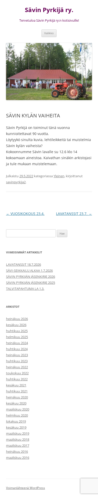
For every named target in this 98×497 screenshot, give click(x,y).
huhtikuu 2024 (17, 349)
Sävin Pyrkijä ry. (49, 10)
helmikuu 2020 (17, 415)
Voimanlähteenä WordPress (25, 488)
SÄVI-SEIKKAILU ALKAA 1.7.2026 (29, 270)
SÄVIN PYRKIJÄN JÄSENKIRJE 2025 (30, 282)
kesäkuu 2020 (16, 403)
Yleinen (59, 176)
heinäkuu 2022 (17, 367)
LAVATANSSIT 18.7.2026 (23, 264)
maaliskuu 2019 (17, 433)
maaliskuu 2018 (17, 439)
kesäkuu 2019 (16, 427)
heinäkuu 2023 (17, 355)
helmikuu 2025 (17, 337)
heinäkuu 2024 (17, 343)
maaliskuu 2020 (17, 409)
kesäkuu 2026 (16, 325)
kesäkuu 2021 (16, 385)
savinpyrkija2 (16, 182)
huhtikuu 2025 (17, 331)
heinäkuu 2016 (17, 451)
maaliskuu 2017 (17, 445)
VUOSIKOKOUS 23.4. (25, 213)
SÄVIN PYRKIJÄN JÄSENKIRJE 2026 (30, 276)
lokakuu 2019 (16, 421)
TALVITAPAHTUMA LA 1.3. (25, 288)
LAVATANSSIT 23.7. (74, 213)
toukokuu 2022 (17, 373)
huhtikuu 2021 (17, 391)
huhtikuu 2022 (17, 379)
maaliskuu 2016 (17, 457)
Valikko (49, 33)
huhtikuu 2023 (17, 361)
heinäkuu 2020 (17, 397)
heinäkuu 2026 (17, 319)
